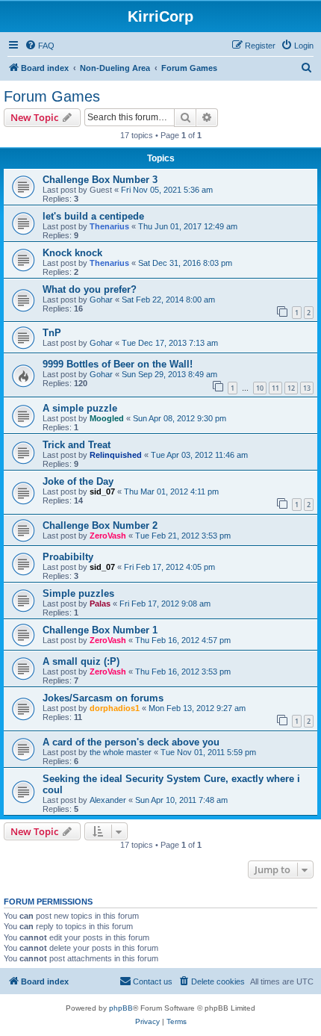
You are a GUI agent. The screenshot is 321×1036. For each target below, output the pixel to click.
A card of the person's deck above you (131, 742)
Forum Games (52, 96)
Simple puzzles (78, 593)
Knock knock (72, 252)
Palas (100, 603)
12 (291, 388)
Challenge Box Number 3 (100, 179)
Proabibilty (68, 556)
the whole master (121, 752)
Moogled (107, 418)
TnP (52, 332)
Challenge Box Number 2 (100, 525)
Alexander (108, 799)
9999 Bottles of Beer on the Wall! (118, 364)
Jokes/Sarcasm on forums (103, 698)
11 (275, 388)
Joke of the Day (78, 481)
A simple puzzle (80, 408)
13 (307, 388)
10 (260, 388)
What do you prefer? (90, 289)
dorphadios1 (115, 708)
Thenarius (109, 226)
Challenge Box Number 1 (100, 630)
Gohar (101, 299)
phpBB (121, 1008)
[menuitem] (39, 46)
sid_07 (102, 491)
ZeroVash (108, 535)
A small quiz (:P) (81, 661)
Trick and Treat (76, 444)
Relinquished (116, 454)
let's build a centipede (93, 216)
